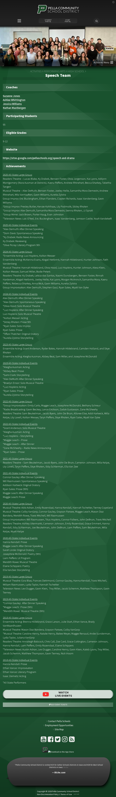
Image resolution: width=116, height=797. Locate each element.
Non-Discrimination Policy (48, 794)
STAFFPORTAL (68, 20)
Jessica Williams (12, 104)
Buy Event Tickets (59, 704)
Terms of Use (66, 794)
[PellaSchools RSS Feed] (72, 740)
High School (76, 71)
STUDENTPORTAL (48, 20)
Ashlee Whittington (14, 100)
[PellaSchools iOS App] (58, 752)
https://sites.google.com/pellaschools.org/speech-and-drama (38, 158)
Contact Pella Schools (59, 721)
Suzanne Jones (11, 96)
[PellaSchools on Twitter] (58, 740)
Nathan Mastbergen (14, 108)
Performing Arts (54, 71)
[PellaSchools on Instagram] (65, 740)
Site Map (59, 729)
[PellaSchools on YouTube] (44, 740)
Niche (65, 767)
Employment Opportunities (59, 725)
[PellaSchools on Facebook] (51, 740)
